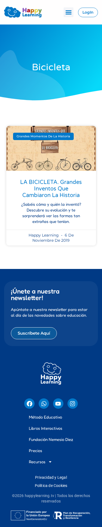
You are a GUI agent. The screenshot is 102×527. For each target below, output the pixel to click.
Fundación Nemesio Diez (51, 439)
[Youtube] (58, 403)
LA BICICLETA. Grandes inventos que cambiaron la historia (51, 189)
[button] (68, 12)
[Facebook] (29, 403)
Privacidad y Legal (51, 477)
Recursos (37, 461)
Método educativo (45, 417)
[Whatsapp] (44, 403)
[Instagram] (72, 403)
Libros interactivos (45, 428)
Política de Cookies (51, 485)
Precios (35, 450)
